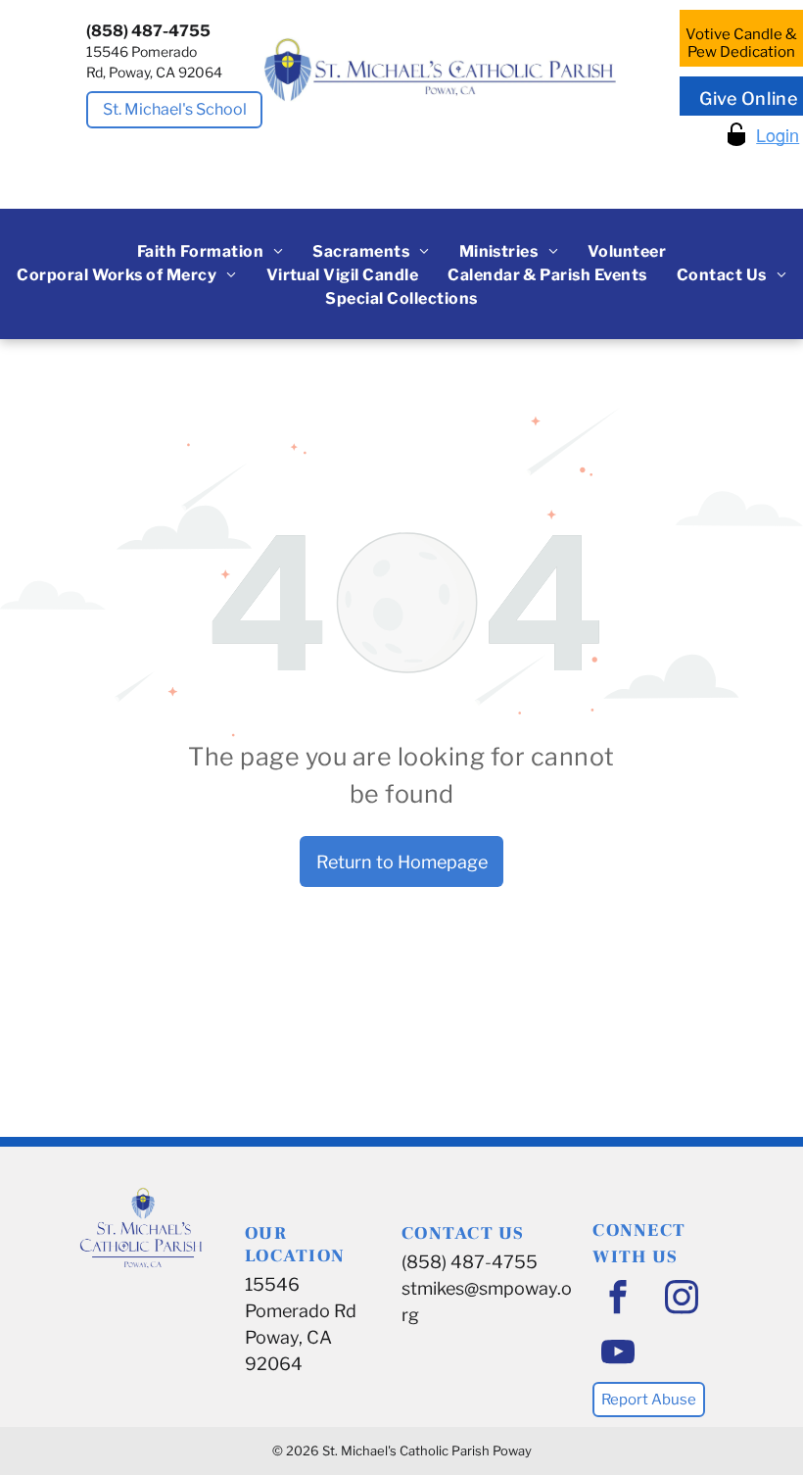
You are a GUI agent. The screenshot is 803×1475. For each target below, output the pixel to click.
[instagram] (681, 1299)
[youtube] (617, 1354)
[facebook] (617, 1299)
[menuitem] (210, 252)
